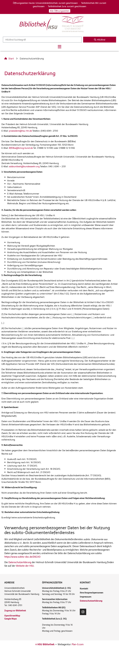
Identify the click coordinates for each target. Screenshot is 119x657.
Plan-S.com (78, 644)
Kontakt (84, 588)
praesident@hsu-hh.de (20, 131)
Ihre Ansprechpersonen (91, 592)
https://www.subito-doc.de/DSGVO (22, 557)
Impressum (85, 596)
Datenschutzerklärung (19, 562)
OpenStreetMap (12, 615)
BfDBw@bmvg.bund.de (21, 148)
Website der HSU (25, 566)
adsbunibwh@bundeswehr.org (24, 166)
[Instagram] (83, 612)
